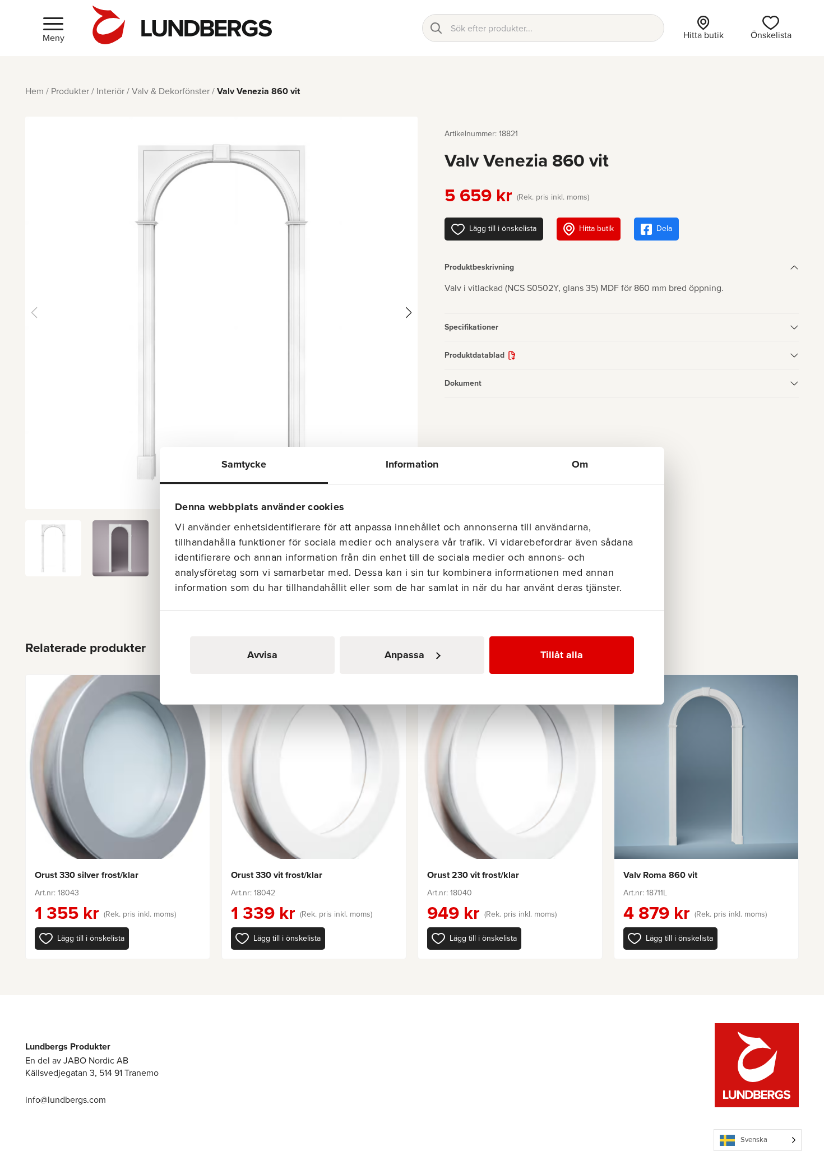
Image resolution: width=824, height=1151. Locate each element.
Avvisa (262, 655)
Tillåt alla (561, 655)
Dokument (463, 383)
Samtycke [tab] (244, 464)
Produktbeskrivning (479, 267)
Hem (34, 91)
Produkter (70, 91)
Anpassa (404, 655)
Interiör (110, 91)
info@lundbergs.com (65, 1099)
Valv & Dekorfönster (171, 91)
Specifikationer (471, 327)
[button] (82, 938)
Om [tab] (580, 464)
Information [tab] (412, 464)
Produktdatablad (474, 355)
